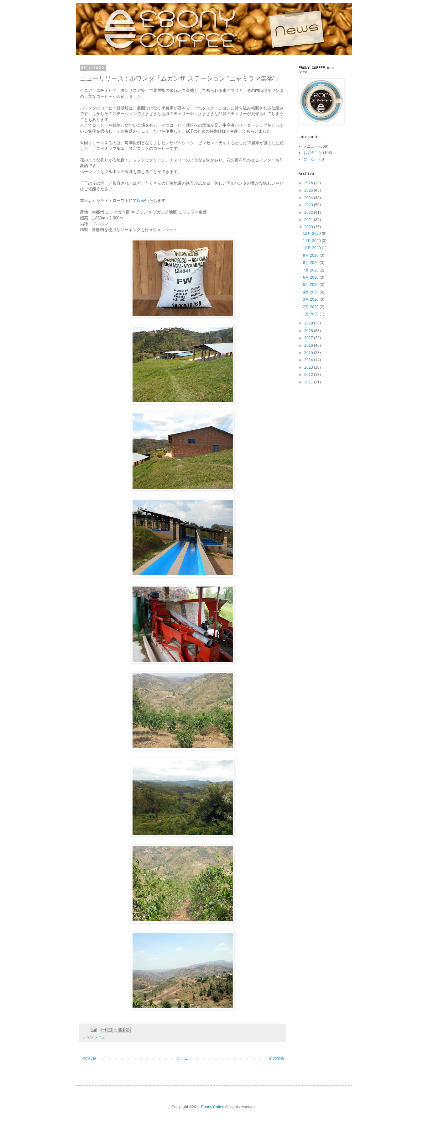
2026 (309, 183)
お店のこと (312, 152)
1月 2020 (311, 314)
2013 (309, 367)
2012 (309, 374)
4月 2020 (311, 292)
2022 (309, 212)
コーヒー (310, 159)
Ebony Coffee (212, 1107)
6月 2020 (311, 277)
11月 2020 (312, 241)
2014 (309, 360)
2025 (309, 190)
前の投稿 (276, 1058)
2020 (309, 227)
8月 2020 (311, 263)
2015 (309, 352)
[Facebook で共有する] (121, 1030)
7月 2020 (311, 270)
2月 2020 (311, 307)
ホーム (182, 1058)
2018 (309, 331)
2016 (309, 345)
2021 (309, 220)
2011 (309, 382)
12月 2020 (312, 233)
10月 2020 (312, 248)
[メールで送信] (104, 1030)
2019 (309, 323)
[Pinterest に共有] (127, 1030)
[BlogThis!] (110, 1030)
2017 (309, 338)
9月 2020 (311, 255)
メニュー (101, 1037)
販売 (141, 200)
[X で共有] (115, 1030)
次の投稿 (89, 1058)
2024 (309, 198)
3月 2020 (311, 299)
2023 (309, 205)
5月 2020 (311, 284)
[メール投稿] (93, 1029)
